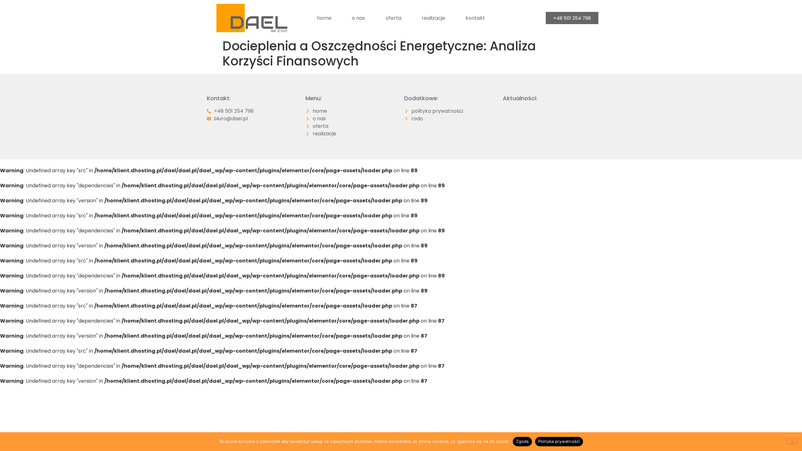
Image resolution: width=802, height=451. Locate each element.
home (324, 18)
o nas (358, 18)
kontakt (475, 18)
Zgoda (522, 441)
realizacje (433, 18)
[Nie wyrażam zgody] (792, 441)
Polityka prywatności (559, 441)
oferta (393, 18)
